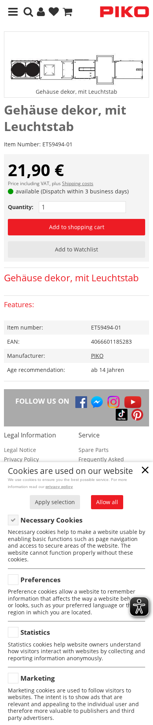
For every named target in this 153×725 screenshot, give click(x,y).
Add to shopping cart (76, 227)
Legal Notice (20, 450)
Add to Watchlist (76, 249)
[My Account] (41, 12)
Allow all (107, 502)
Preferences (40, 579)
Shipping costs (77, 183)
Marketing (37, 678)
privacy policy (59, 487)
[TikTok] (122, 415)
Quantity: (20, 207)
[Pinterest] (137, 415)
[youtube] (132, 402)
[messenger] (97, 402)
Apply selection (55, 502)
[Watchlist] (54, 12)
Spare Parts (93, 450)
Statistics (35, 632)
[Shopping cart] (67, 12)
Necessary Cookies (51, 520)
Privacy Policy (21, 459)
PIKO (97, 355)
